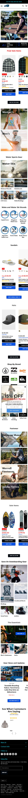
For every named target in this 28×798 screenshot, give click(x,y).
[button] (14, 396)
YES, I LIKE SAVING (14, 410)
